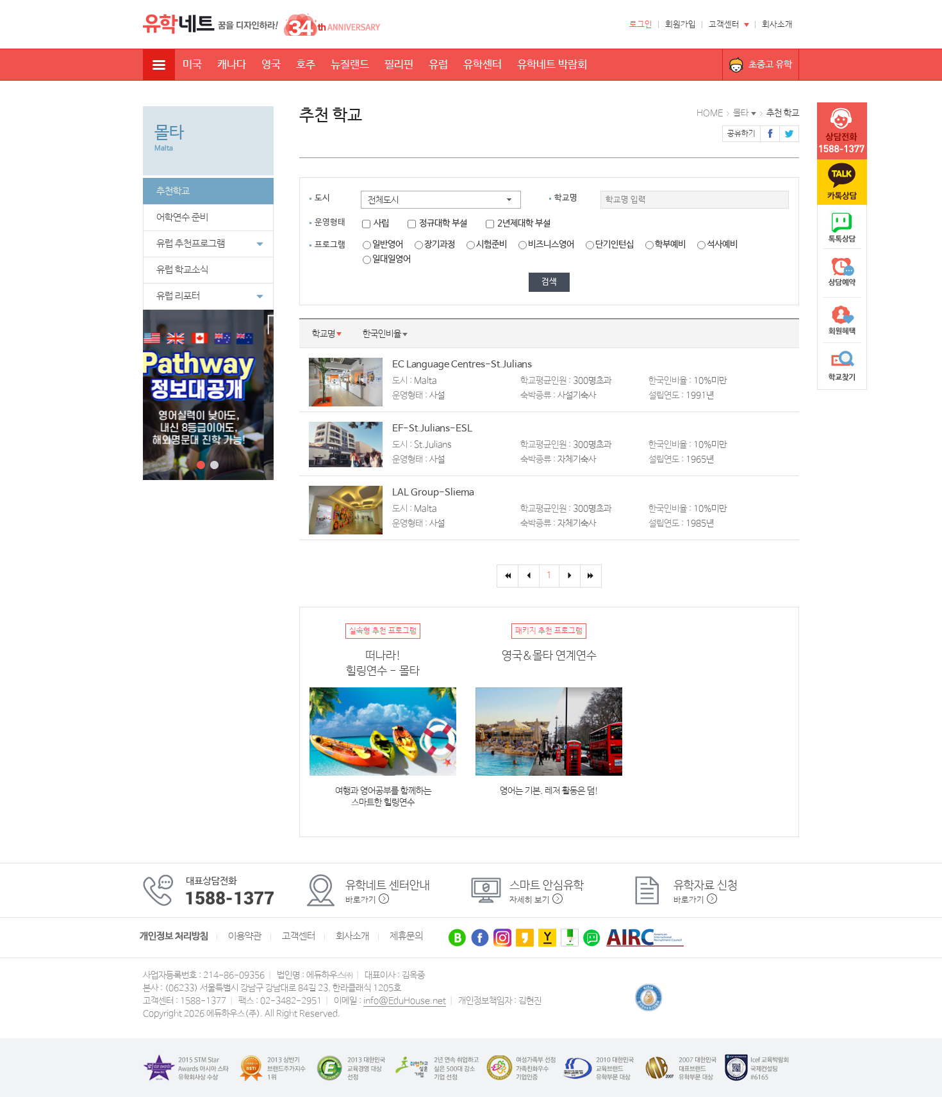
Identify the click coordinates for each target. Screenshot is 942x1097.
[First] (507, 576)
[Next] (570, 576)
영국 (271, 65)
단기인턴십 (614, 244)
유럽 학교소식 (182, 270)
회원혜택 (842, 320)
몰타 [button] (740, 113)
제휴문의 (406, 936)
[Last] (591, 576)
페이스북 (770, 134)
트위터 (789, 134)
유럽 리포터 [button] (178, 296)
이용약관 (244, 936)
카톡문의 (842, 182)
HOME (710, 113)
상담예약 (842, 274)
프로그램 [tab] (330, 245)
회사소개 (777, 24)
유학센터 (482, 65)
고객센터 (724, 24)
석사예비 (722, 244)
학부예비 (670, 244)
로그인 (640, 24)
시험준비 (491, 244)
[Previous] (529, 576)
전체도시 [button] (383, 200)
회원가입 (680, 24)
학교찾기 (842, 366)
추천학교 (173, 191)
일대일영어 (391, 259)
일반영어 (387, 244)
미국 (192, 65)
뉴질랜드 (350, 65)
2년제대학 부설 (523, 223)
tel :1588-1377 (842, 131)
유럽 (438, 65)
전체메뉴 (159, 65)
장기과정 (439, 244)
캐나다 (231, 65)
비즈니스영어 (551, 244)
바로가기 (360, 900)
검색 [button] (549, 282)
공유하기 (741, 133)
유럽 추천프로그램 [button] (190, 244)
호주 (305, 65)
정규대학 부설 (443, 223)
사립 (381, 223)
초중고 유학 (770, 64)
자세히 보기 (529, 900)
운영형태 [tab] (330, 222)
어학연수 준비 (182, 217)
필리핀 (398, 65)
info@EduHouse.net (404, 1001)
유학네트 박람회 (552, 65)
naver (842, 228)
